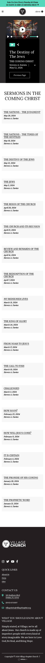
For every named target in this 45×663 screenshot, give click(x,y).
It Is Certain (11, 455)
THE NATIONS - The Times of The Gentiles (21, 135)
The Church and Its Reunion (22, 226)
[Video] (12, 44)
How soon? (11, 410)
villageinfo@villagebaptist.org (18, 608)
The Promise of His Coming (21, 477)
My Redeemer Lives (16, 299)
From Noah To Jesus (16, 343)
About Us (5, 574)
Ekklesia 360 (22, 659)
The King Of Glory (15, 321)
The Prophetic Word (17, 500)
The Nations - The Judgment (22, 112)
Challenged (11, 388)
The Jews (9, 181)
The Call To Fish (14, 366)
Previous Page (19, 75)
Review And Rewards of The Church (21, 250)
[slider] (16, 37)
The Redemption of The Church (19, 275)
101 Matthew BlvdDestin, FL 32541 (13, 596)
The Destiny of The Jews (19, 159)
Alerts (38, 11)
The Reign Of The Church (20, 204)
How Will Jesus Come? (17, 433)
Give (4, 581)
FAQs (4, 578)
